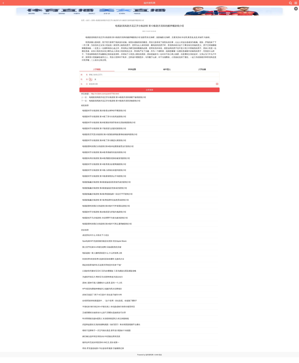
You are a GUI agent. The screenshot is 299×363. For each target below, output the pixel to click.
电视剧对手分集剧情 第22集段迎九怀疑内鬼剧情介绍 (104, 211)
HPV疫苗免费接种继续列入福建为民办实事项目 (102, 288)
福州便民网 (149, 2)
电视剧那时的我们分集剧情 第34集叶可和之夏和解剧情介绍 (107, 223)
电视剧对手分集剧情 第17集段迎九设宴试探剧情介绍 (104, 128)
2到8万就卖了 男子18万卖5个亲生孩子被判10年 (102, 294)
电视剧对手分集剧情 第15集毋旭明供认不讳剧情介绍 (104, 176)
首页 (82, 20)
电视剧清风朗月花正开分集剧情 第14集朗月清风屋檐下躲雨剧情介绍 (117, 97)
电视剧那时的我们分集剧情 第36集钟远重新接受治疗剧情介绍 (107, 146)
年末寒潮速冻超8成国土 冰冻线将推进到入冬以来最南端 (105, 318)
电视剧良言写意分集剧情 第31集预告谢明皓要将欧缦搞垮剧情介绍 (109, 134)
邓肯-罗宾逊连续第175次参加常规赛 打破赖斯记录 (103, 348)
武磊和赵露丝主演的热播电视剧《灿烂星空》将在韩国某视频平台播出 (111, 324)
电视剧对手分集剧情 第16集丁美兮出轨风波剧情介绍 (104, 116)
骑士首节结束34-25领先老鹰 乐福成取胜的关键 (101, 247)
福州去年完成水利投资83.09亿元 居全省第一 (100, 342)
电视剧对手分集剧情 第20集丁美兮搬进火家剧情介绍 (104, 140)
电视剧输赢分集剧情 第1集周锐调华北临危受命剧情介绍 (105, 199)
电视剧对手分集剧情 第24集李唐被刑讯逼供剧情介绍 (104, 152)
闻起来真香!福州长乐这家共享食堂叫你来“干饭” (101, 264)
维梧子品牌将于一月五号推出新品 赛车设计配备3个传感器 (106, 330)
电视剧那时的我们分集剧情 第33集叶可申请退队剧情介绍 (106, 205)
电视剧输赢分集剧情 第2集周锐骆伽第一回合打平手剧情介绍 (107, 194)
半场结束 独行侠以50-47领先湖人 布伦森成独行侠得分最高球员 (108, 306)
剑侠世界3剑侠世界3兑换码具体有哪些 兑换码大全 (103, 258)
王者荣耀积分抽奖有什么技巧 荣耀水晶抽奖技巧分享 (104, 312)
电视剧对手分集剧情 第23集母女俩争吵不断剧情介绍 (104, 110)
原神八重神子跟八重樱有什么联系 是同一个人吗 (102, 282)
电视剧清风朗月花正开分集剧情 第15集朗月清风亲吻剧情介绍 (114, 100)
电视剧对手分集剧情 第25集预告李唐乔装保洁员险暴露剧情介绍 (108, 122)
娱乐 (88, 20)
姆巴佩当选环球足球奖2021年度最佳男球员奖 (101, 336)
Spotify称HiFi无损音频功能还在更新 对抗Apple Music (104, 241)
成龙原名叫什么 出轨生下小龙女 (95, 235)
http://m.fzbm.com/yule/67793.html (105, 93)
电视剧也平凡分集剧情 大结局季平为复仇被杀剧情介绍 (105, 217)
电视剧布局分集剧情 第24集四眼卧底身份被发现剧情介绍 (106, 158)
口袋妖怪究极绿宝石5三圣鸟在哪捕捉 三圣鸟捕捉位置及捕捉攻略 (109, 270)
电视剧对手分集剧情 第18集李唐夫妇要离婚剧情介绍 (104, 164)
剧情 (93, 20)
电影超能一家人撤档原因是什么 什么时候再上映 (102, 253)
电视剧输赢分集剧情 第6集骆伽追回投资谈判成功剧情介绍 (106, 182)
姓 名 (84, 74)
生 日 (84, 84)
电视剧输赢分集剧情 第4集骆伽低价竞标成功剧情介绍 (104, 188)
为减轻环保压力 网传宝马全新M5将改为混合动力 (102, 276)
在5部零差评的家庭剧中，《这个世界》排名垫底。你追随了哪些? (109, 300)
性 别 (84, 79)
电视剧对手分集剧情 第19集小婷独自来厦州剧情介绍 (104, 170)
